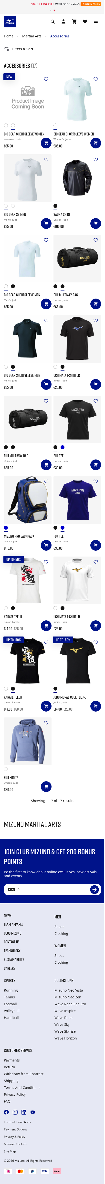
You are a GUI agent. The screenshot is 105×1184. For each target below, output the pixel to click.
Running (11, 990)
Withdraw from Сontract (23, 1074)
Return (9, 1067)
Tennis (9, 997)
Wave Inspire (65, 1010)
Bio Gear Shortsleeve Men (22, 294)
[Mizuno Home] (10, 21)
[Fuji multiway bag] (77, 258)
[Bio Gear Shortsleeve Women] (28, 98)
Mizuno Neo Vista (68, 990)
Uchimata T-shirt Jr (66, 375)
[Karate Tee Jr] (28, 580)
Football (10, 1004)
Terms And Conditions (22, 1087)
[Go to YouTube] (32, 1112)
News (7, 915)
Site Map (10, 1151)
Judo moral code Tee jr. (69, 697)
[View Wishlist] (85, 21)
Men (57, 916)
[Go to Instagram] (15, 1112)
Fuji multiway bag (65, 294)
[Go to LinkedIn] (23, 1112)
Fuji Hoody (11, 777)
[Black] (14, 126)
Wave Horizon (65, 1038)
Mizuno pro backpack (19, 536)
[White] (7, 126)
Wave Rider (63, 1017)
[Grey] (7, 770)
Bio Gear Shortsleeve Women (24, 134)
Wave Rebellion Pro (70, 1004)
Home (8, 36)
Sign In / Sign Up (77, 4)
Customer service (18, 1050)
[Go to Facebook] (6, 1112)
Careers (9, 968)
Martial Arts (32, 36)
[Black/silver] (57, 287)
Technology (12, 950)
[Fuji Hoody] (28, 741)
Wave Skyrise (65, 1031)
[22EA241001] (7, 609)
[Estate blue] (64, 448)
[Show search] (52, 21)
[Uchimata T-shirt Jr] (77, 339)
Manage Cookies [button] (15, 1144)
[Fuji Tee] (77, 419)
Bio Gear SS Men (15, 214)
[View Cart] (74, 21)
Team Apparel (13, 924)
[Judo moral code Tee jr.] (77, 661)
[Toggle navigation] (96, 21)
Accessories (60, 36)
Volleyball (12, 1010)
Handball (11, 1017)
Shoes (59, 926)
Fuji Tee (58, 455)
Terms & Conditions (17, 1122)
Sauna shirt (61, 214)
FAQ (7, 1101)
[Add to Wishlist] (46, 79)
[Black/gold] (64, 287)
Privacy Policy (15, 1094)
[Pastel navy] (7, 529)
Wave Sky (62, 1024)
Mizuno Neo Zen (67, 997)
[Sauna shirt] (77, 178)
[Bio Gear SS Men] (28, 178)
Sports (9, 980)
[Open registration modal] (63, 21)
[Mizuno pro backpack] (28, 500)
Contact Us (12, 941)
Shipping (11, 1080)
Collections (64, 980)
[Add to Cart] (46, 143)
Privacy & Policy (14, 1137)
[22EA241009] (14, 609)
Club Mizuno (12, 933)
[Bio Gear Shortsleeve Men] (28, 258)
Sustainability (14, 959)
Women (60, 945)
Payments (12, 1060)
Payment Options (15, 1129)
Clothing (61, 933)
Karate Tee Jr (13, 616)
